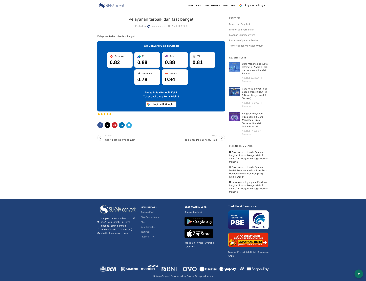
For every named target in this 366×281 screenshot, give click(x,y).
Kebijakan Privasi (194, 242)
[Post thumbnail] (234, 72)
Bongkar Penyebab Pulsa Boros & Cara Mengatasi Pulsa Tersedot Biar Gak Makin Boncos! (252, 120)
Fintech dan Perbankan (241, 29)
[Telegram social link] (129, 125)
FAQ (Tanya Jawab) (150, 217)
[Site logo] (111, 5)
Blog (143, 222)
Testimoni (145, 232)
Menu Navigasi (149, 207)
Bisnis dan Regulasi (239, 24)
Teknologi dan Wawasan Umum (246, 45)
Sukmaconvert (159, 26)
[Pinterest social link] (114, 125)
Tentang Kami (147, 212)
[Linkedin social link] (122, 125)
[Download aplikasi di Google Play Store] (199, 221)
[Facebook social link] (100, 125)
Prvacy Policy (147, 236)
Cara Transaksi (148, 227)
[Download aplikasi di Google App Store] (199, 233)
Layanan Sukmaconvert (242, 34)
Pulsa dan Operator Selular (243, 40)
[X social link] (107, 125)
